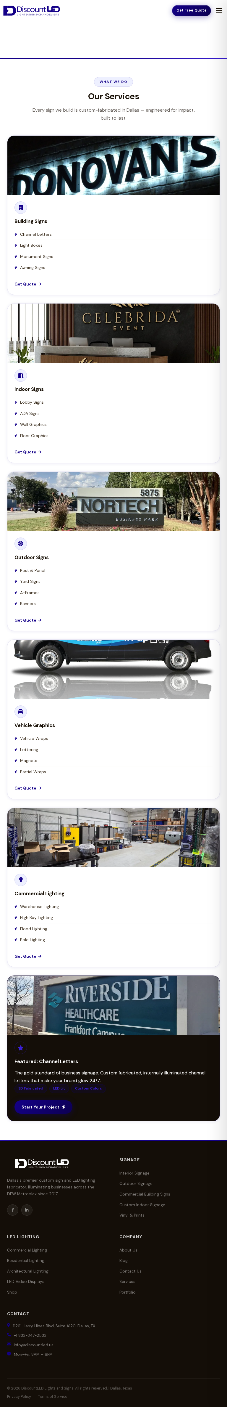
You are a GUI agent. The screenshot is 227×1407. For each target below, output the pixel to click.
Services (127, 1281)
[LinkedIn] (27, 1210)
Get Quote (111, 183)
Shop (12, 1292)
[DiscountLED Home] (31, 11)
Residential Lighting (25, 1260)
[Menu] (219, 10)
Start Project (111, 1023)
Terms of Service (52, 1396)
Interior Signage (134, 1173)
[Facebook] (12, 1210)
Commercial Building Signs (144, 1194)
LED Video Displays (25, 1281)
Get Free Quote (191, 10)
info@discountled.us (33, 1344)
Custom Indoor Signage (142, 1204)
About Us (128, 1250)
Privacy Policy (19, 1396)
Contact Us (130, 1271)
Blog (123, 1260)
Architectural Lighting (27, 1271)
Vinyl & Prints (132, 1215)
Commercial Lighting (27, 1250)
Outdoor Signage (136, 1183)
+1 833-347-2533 (30, 1335)
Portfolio (127, 1292)
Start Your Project (40, 1107)
